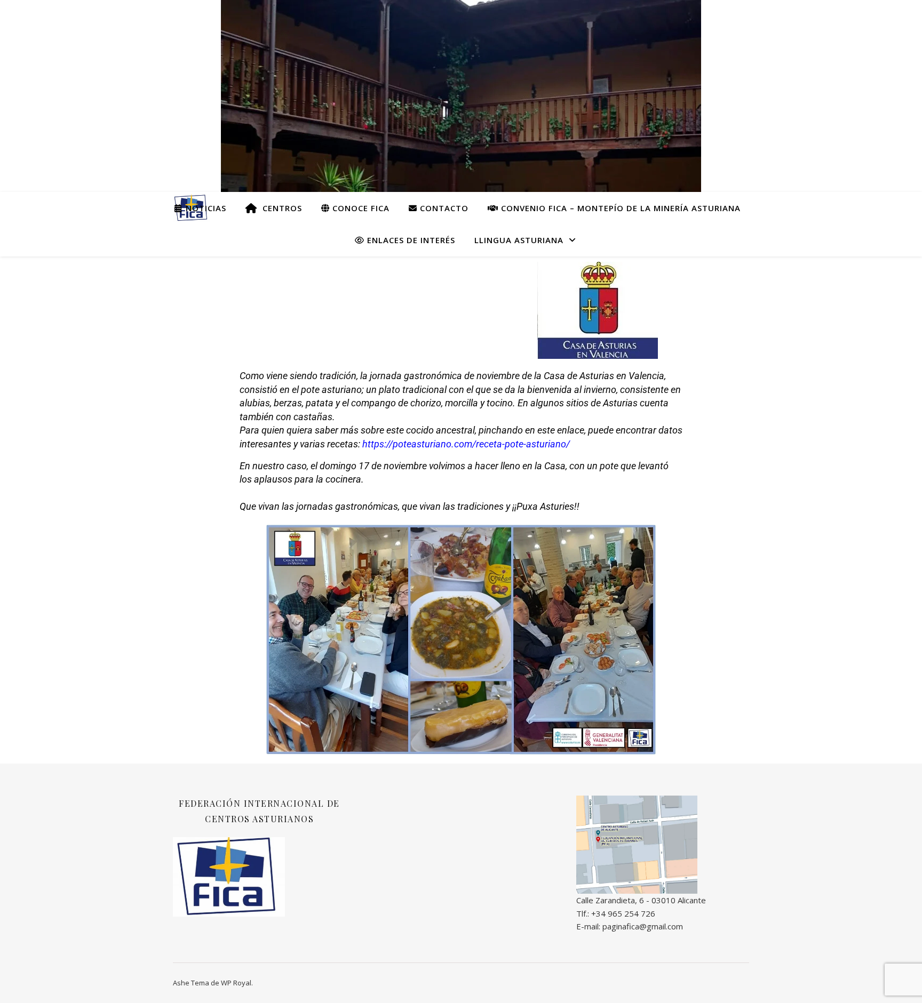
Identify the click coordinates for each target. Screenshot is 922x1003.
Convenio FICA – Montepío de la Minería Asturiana (619, 208)
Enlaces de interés (409, 240)
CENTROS (279, 208)
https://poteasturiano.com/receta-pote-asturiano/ (466, 444)
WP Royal (236, 983)
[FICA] (662, 845)
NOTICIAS (204, 208)
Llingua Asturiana (518, 240)
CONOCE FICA (360, 208)
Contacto (442, 208)
